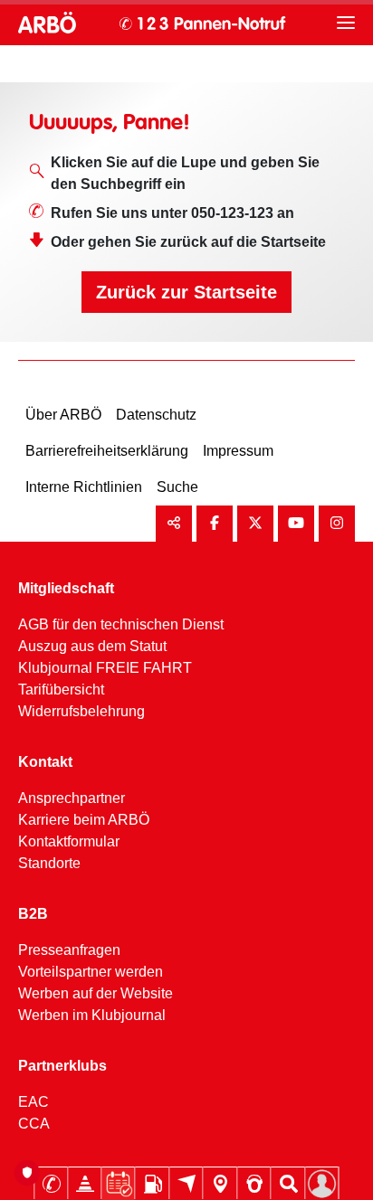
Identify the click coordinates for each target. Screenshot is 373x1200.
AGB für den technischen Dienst (121, 624)
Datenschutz (156, 414)
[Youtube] (296, 524)
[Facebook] (214, 524)
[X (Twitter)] (255, 524)
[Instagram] (337, 524)
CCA (34, 1123)
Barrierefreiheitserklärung (106, 450)
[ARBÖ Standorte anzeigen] (220, 1183)
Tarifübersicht (61, 689)
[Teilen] (174, 524)
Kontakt (45, 762)
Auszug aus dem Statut (92, 646)
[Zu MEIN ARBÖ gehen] (322, 1183)
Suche (177, 487)
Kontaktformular (69, 841)
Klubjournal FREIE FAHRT (105, 668)
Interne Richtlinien (83, 487)
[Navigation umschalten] (346, 23)
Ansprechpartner (71, 798)
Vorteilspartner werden (90, 971)
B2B (33, 913)
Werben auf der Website (95, 993)
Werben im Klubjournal (92, 1015)
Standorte (49, 863)
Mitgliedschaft (66, 588)
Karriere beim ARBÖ (83, 819)
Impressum (238, 450)
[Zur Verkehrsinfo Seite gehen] (85, 1183)
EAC (33, 1102)
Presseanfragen (69, 950)
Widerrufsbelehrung (81, 711)
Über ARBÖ (63, 414)
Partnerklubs (62, 1065)
